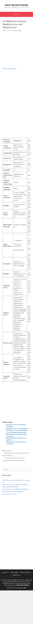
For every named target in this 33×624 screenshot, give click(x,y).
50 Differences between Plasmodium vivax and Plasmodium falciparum (17, 431)
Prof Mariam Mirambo (10, 68)
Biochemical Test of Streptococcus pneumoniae (16, 443)
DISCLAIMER (14, 572)
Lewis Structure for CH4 (10, 494)
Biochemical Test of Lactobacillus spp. (17, 428)
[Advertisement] (16, 51)
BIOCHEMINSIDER (16, 5)
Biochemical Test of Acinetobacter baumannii (16, 425)
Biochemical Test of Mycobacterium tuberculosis (17, 435)
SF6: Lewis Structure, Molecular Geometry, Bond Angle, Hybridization (15, 486)
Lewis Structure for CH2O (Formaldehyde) (16, 489)
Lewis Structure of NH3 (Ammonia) (13, 491)
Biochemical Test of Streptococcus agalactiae (16, 439)
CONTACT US (16, 575)
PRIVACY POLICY (25, 572)
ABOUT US (5, 572)
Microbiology (8, 450)
